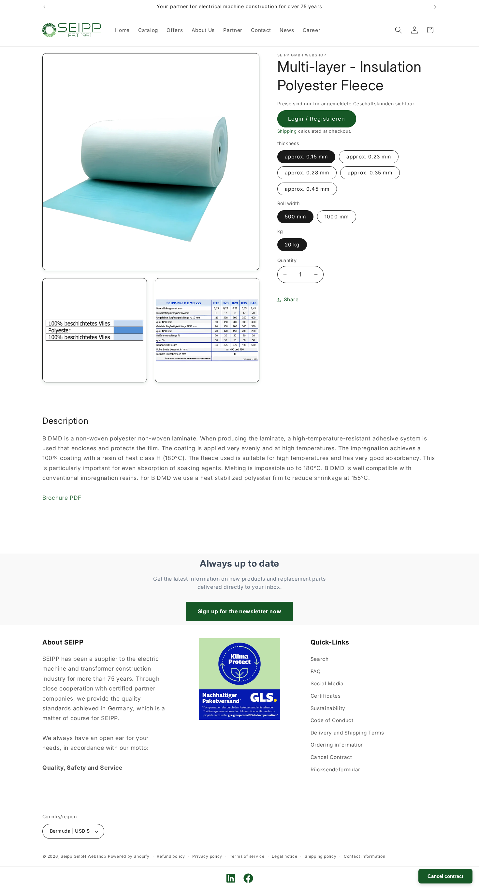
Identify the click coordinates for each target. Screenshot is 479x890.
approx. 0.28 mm (307, 173)
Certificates (326, 696)
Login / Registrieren (316, 118)
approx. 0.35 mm (370, 173)
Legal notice (284, 856)
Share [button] (291, 299)
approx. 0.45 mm (307, 189)
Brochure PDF (61, 497)
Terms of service (247, 856)
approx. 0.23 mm (368, 157)
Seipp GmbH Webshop (83, 856)
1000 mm (337, 217)
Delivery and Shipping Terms (347, 733)
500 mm (295, 217)
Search (320, 659)
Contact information (364, 856)
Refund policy (171, 856)
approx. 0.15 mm (306, 157)
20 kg (292, 245)
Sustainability (328, 708)
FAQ (316, 671)
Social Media (327, 683)
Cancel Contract (331, 757)
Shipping (287, 131)
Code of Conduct (332, 720)
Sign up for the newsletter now (240, 611)
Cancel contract (445, 876)
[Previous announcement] (44, 7)
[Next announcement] (435, 7)
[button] (398, 30)
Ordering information (337, 745)
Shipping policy (321, 856)
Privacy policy (207, 856)
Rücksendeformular (335, 769)
